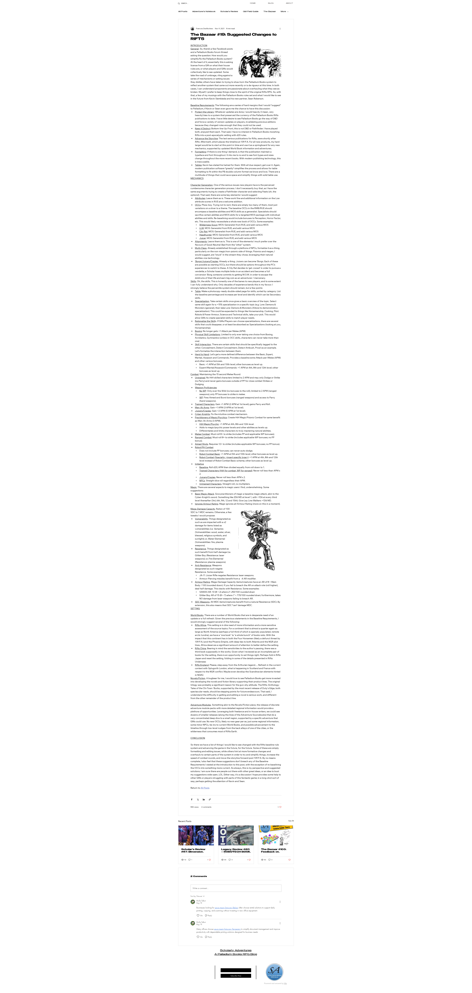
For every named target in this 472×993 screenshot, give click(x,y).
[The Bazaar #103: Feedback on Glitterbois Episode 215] (276, 835)
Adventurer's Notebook (203, 12)
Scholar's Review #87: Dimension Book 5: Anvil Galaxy (195, 850)
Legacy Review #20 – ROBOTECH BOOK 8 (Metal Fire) (235, 850)
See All (291, 821)
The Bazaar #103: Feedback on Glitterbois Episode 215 (274, 850)
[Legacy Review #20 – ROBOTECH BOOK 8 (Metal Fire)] (236, 835)
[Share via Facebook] (192, 799)
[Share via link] (210, 799)
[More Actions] (280, 901)
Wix (285, 984)
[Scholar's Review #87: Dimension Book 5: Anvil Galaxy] (196, 835)
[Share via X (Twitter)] (198, 799)
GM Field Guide (250, 12)
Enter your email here (228, 966)
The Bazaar (269, 12)
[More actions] (280, 28)
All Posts (182, 12)
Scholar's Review (229, 12)
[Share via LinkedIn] (204, 799)
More (283, 12)
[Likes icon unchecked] (198, 915)
